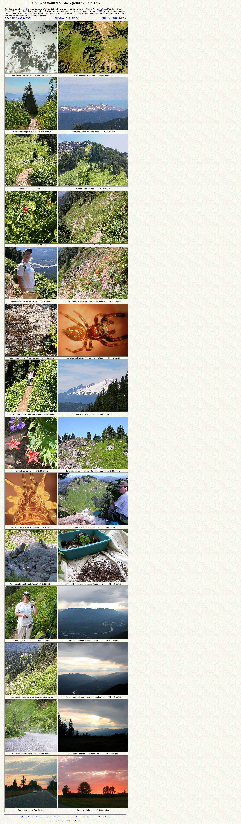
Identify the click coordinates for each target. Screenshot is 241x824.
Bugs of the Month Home (98, 817)
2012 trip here (104, 11)
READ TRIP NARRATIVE (18, 18)
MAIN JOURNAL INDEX (114, 18)
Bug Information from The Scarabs (68, 817)
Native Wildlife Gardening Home (35, 817)
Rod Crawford (28, 9)
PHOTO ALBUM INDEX (67, 18)
